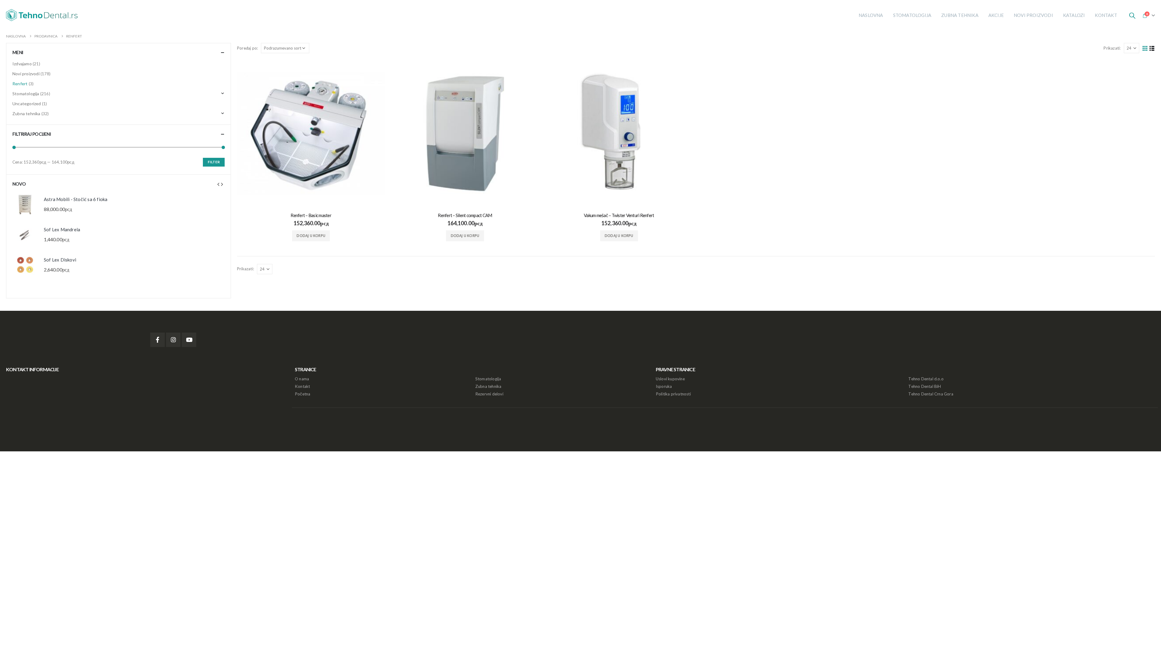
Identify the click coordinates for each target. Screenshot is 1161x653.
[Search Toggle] (1132, 15)
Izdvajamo (22, 63)
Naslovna (871, 15)
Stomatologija (912, 15)
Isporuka (664, 386)
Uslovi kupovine (670, 378)
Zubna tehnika (959, 15)
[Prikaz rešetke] (1145, 48)
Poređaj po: (247, 48)
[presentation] (218, 183)
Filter (214, 162)
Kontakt (1106, 15)
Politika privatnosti (673, 393)
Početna (302, 393)
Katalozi (1074, 15)
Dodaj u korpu (311, 235)
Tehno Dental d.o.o (926, 378)
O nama (302, 378)
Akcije (996, 15)
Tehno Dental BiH (924, 386)
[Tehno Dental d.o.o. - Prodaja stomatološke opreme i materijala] (44, 15)
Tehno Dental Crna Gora (930, 393)
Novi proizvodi (1033, 15)
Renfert (20, 83)
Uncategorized (26, 103)
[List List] (1152, 48)
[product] (311, 133)
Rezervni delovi (489, 393)
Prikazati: (1112, 48)
